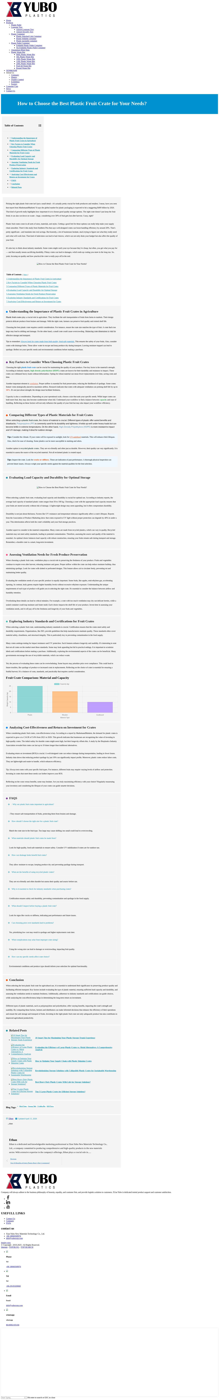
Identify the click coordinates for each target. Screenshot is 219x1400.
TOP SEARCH (27, 1247)
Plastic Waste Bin (18, 52)
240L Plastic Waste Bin (25, 64)
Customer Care (12, 86)
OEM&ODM (11, 70)
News (8, 89)
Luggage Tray (16, 27)
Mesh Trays (23, 1106)
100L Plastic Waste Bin (25, 59)
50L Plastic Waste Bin (25, 57)
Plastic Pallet (16, 25)
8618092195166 (12, 1325)
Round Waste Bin (23, 68)
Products (9, 23)
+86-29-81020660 (13, 1286)
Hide (25, 275)
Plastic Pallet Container (20, 43)
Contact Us (10, 91)
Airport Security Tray (24, 32)
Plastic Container (18, 34)
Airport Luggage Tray (25, 29)
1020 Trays (50, 1106)
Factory (14, 84)
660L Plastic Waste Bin (25, 54)
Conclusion (15, 184)
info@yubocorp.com (14, 1238)
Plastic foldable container (26, 39)
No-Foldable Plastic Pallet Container (30, 48)
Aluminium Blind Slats (20, 50)
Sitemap (4, 1247)
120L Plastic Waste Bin (25, 61)
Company (15, 75)
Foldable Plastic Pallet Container (29, 45)
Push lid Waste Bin (23, 66)
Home (8, 20)
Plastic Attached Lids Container (28, 36)
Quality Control (17, 79)
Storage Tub (32, 1106)
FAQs (8, 1223)
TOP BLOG (14, 1247)
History (14, 77)
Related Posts (16, 187)
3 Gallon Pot (41, 1106)
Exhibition (15, 82)
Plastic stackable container (26, 41)
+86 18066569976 (13, 1236)
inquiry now (6, 1243)
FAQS (13, 180)
